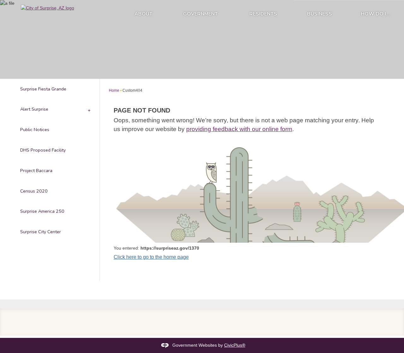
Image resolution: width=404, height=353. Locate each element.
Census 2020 (34, 191)
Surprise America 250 (42, 211)
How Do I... (375, 13)
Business (319, 13)
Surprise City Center (40, 232)
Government (200, 13)
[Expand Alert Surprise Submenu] (89, 109)
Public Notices (34, 129)
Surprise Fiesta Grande (43, 89)
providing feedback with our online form (239, 129)
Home (114, 90)
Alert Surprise (34, 109)
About (143, 13)
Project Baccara (36, 170)
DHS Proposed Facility (43, 150)
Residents (263, 13)
